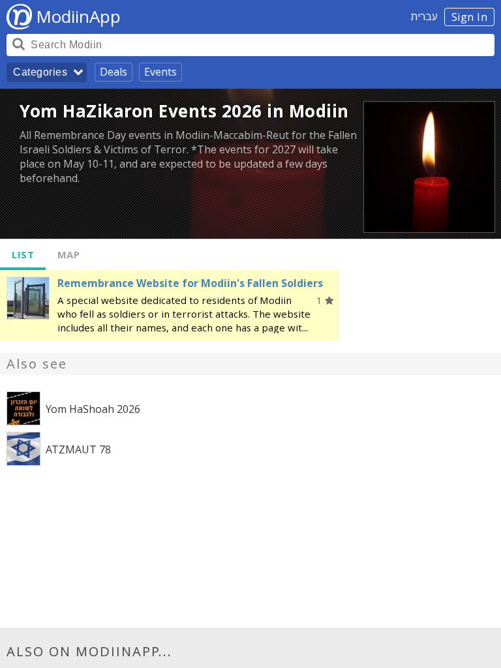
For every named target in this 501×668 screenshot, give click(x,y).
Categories (40, 72)
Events (160, 71)
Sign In (469, 16)
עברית (424, 16)
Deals (113, 71)
